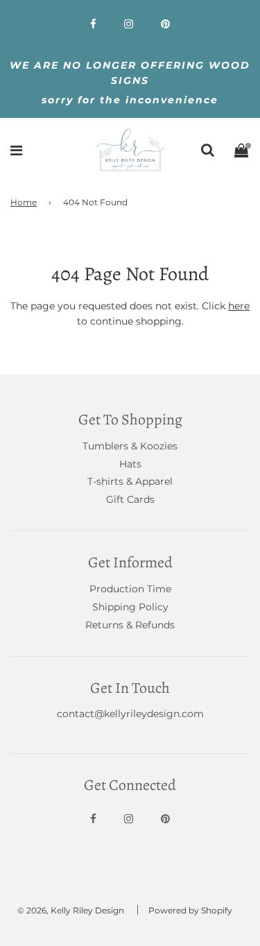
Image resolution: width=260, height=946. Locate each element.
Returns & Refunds (130, 625)
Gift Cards (130, 499)
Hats (130, 464)
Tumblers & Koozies (130, 446)
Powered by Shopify (190, 910)
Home (23, 202)
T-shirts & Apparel (130, 481)
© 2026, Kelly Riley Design (70, 910)
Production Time (130, 589)
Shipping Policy (130, 607)
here (239, 306)
